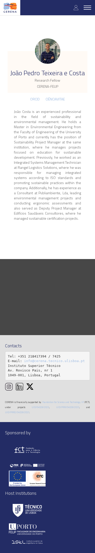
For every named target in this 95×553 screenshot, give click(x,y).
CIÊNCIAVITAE (55, 99)
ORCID (35, 99)
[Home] (10, 7)
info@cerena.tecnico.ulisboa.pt (54, 361)
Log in (76, 7)
